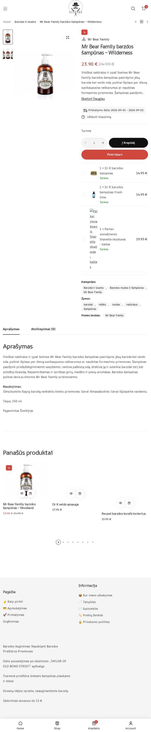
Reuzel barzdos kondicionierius (124, 513)
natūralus (132, 304)
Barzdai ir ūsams (94, 287)
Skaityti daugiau (93, 99)
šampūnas (90, 308)
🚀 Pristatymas (13, 615)
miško (102, 304)
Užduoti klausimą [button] (99, 117)
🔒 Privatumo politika (94, 622)
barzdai (88, 304)
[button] (22, 493)
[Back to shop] (141, 21)
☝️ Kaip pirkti (13, 601)
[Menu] (7, 8)
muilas (116, 304)
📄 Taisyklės (87, 602)
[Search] (133, 8)
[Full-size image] (68, 37)
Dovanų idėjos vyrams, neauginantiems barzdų (35, 691)
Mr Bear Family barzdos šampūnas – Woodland (19, 506)
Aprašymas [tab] (11, 329)
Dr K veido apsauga (65, 504)
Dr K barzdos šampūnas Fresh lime (111, 192)
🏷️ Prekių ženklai (90, 615)
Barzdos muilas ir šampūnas (127, 287)
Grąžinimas (11, 621)
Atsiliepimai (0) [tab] (43, 329)
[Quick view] (22, 493)
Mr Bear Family (98, 39)
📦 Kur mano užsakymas (95, 595)
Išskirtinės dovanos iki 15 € (22, 701)
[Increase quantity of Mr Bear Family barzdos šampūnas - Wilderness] (103, 143)
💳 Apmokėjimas (15, 608)
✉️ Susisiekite (88, 609)
